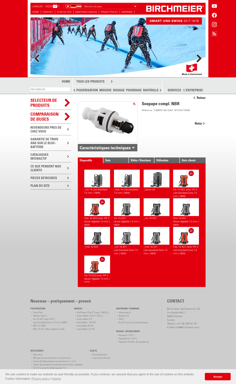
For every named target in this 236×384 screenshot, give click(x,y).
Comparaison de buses (44, 116)
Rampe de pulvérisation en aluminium (52, 357)
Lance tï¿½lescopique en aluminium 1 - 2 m (54, 361)
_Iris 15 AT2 (150, 218)
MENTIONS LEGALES (86, 12)
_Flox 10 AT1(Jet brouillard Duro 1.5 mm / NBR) (155, 249)
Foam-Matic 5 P (84, 319)
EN (50, 6)
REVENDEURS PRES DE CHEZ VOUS (45, 129)
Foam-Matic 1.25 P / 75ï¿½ (90, 315)
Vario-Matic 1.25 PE (86, 322)
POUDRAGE (134, 90)
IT (59, 6)
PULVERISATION (87, 90)
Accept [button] (217, 376)
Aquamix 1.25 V (126, 335)
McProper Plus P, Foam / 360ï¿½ (93, 312)
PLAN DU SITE (64, 12)
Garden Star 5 (40, 315)
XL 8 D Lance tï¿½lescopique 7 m (50, 367)
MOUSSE (105, 90)
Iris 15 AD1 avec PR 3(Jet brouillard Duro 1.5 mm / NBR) (185, 192)
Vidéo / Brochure (141, 160)
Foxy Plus (38, 312)
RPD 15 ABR (39, 325)
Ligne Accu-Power (101, 357)
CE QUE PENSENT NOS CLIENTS (45, 168)
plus (45, 28)
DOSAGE (119, 90)
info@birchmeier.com (187, 327)
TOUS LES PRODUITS (90, 81)
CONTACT (48, 12)
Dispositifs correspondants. (89, 160)
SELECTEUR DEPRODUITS (43, 103)
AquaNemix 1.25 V (128, 338)
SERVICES (174, 90)
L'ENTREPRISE (193, 90)
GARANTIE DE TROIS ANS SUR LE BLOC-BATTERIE (44, 143)
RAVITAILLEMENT (155, 90)
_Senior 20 (149, 189)
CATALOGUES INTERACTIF (39, 156)
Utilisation (162, 160)
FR (55, 6)
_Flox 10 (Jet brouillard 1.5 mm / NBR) (126, 191)
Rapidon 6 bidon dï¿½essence (134, 341)
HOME (35, 12)
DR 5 (121, 319)
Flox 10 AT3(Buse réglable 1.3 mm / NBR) (186, 221)
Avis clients (189, 160)
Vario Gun (38, 354)
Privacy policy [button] (41, 378)
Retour (201, 98)
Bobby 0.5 (124, 315)
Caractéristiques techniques (105, 147)
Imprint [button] (56, 378)
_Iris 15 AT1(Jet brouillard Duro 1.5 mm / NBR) (126, 249)
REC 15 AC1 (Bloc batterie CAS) (48, 329)
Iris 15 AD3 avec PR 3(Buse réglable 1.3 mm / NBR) (97, 278)
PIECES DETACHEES (43, 178)
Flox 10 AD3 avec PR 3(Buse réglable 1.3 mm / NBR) (97, 221)
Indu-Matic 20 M (85, 325)
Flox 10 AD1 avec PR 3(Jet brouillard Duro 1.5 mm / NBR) (185, 249)
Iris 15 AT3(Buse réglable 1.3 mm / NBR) (127, 221)
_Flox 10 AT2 (91, 246)
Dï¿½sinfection (99, 354)
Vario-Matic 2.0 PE (86, 329)
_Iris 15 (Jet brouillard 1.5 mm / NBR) (95, 191)
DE (46, 6)
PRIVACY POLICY (109, 12)
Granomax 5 (125, 312)
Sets (107, 160)
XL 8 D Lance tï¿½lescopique (133, 322)
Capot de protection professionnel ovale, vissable (57, 364)
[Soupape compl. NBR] (134, 104)
